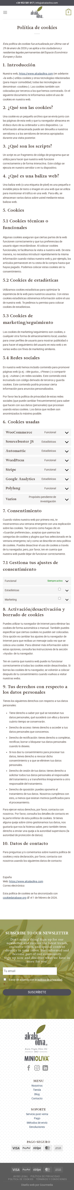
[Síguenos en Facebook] (28, 1068)
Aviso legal (20, 1176)
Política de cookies (20, 1179)
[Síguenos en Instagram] (37, 1068)
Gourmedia (46, 1185)
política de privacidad (49, 979)
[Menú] (5, 12)
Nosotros (37, 1085)
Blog (37, 1094)
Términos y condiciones (51, 1179)
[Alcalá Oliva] (37, 12)
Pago (37, 1118)
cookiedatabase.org (14, 897)
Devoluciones (37, 1126)
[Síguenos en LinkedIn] (45, 1068)
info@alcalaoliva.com (46, 3)
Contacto (37, 1098)
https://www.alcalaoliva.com (36, 73)
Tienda (37, 1089)
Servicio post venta (37, 1114)
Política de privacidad (45, 1176)
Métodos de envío (37, 1122)
